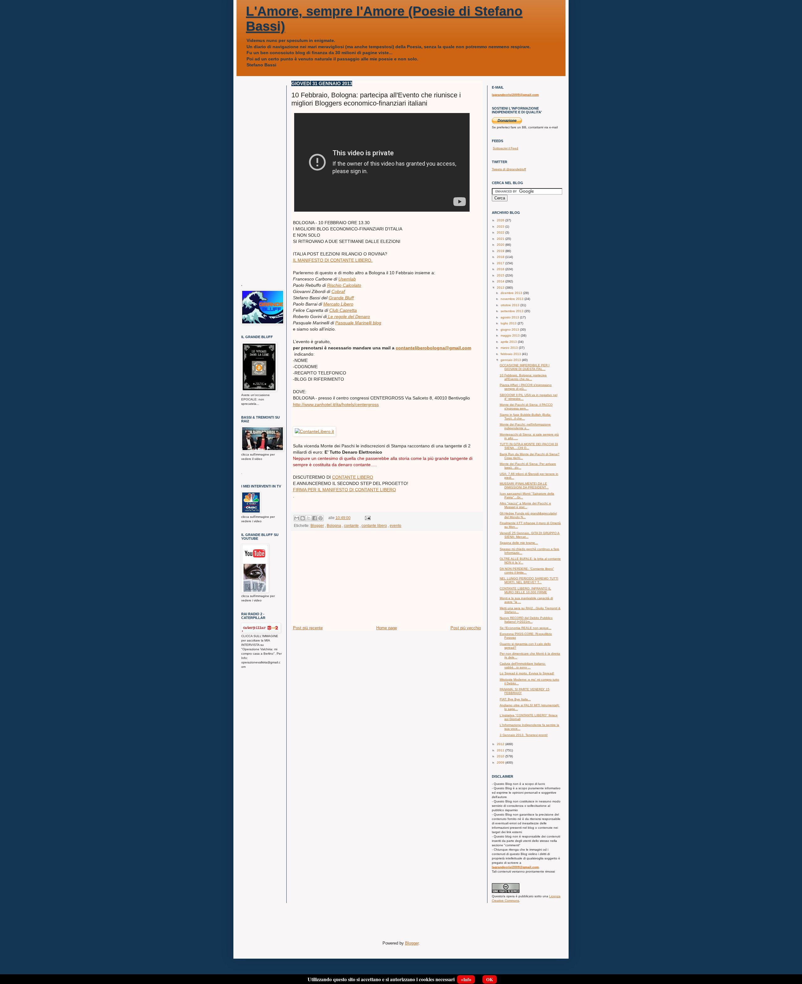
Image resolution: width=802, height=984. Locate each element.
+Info (466, 979)
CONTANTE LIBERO (352, 477)
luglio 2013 (509, 323)
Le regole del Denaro (348, 316)
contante (351, 525)
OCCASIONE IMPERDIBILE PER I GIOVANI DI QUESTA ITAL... (524, 367)
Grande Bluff (341, 297)
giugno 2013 (510, 329)
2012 (501, 744)
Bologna (334, 525)
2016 (501, 269)
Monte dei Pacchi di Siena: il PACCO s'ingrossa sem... (526, 406)
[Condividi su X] (308, 518)
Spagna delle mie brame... (519, 542)
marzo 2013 (510, 347)
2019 (501, 251)
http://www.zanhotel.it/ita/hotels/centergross (336, 404)
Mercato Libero (338, 304)
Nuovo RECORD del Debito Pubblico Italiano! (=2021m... (526, 619)
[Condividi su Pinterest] (320, 518)
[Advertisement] (387, 578)
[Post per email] (367, 518)
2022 (501, 232)
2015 (501, 275)
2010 (501, 756)
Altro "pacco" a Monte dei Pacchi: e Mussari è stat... (525, 505)
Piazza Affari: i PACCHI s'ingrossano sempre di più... (526, 386)
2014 (501, 281)
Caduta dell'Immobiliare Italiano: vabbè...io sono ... (523, 665)
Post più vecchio (465, 628)
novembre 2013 (512, 299)
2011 (501, 750)
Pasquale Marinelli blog (358, 322)
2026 (501, 220)
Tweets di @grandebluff (509, 169)
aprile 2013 (509, 341)
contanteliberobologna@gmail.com (433, 347)
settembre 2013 (512, 311)
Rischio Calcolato (344, 285)
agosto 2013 (510, 317)
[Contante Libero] (314, 431)
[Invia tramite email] (297, 518)
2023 (501, 226)
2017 (501, 263)
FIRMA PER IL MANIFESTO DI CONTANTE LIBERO (344, 489)
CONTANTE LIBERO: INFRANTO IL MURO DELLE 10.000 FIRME (525, 590)
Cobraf (338, 291)
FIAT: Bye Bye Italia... (515, 699)
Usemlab (347, 278)
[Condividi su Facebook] (314, 518)
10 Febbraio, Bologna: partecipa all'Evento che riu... (523, 377)
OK (489, 979)
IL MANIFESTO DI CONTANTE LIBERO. (332, 260)
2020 (501, 244)
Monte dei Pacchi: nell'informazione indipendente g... (525, 426)
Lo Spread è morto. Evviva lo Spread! (527, 673)
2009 (501, 762)
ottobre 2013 (510, 305)
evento (395, 525)
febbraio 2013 (511, 354)
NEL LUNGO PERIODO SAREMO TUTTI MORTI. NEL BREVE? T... (529, 580)
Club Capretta (343, 310)
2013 (501, 287)
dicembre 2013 (512, 293)
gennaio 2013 (511, 360)
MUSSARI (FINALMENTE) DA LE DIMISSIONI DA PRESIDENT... (524, 485)
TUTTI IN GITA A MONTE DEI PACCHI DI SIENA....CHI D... (529, 446)
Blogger (317, 525)
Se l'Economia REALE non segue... (525, 628)
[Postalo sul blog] (302, 518)
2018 (501, 257)
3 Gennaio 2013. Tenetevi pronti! (524, 735)
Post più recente (308, 628)
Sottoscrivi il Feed (505, 148)
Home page (386, 628)
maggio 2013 (511, 335)
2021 (501, 238)
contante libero (374, 525)
